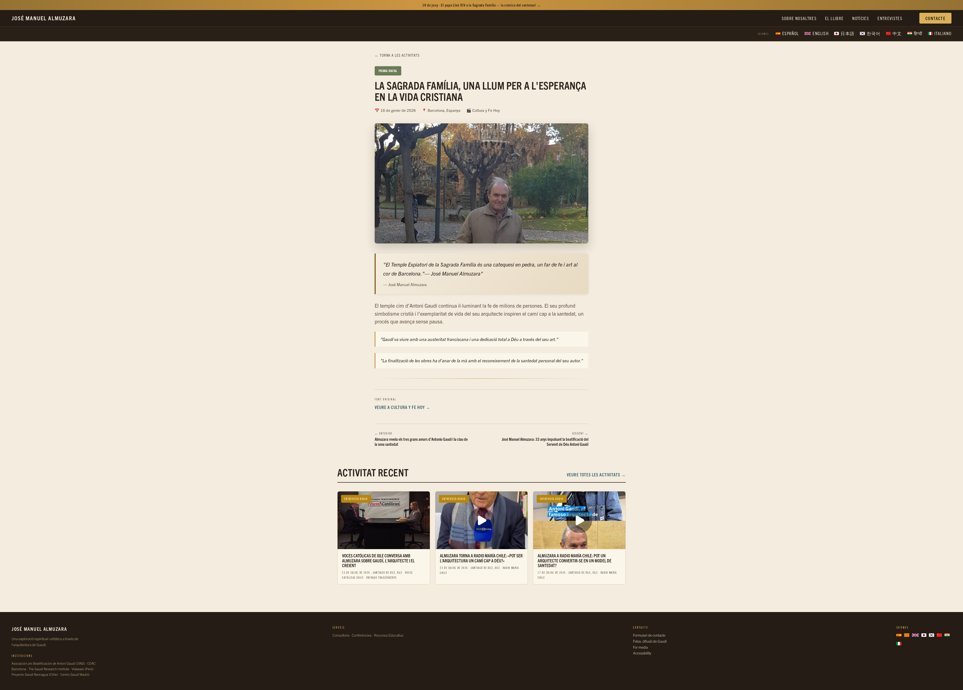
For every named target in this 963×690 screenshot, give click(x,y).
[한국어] (931, 635)
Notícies (860, 18)
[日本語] (924, 635)
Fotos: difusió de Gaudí (650, 641)
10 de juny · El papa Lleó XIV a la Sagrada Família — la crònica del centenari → (481, 5)
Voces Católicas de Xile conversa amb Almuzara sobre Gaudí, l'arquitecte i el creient (378, 560)
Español (790, 33)
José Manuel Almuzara (44, 18)
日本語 (847, 33)
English (821, 33)
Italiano (942, 33)
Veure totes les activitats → (596, 474)
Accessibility (642, 653)
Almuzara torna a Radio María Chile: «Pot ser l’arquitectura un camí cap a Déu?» (481, 558)
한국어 (873, 33)
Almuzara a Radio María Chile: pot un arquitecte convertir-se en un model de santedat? (574, 560)
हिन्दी (918, 33)
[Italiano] (899, 644)
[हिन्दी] (947, 635)
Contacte (935, 18)
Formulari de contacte (649, 635)
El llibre (834, 18)
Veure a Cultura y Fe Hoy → (403, 407)
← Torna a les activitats (397, 55)
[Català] (906, 635)
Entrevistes (889, 18)
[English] (915, 635)
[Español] (899, 635)
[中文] (939, 635)
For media (640, 647)
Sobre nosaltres (799, 18)
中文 (897, 33)
